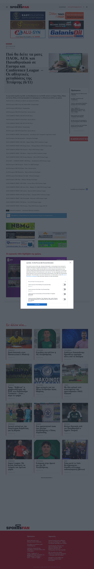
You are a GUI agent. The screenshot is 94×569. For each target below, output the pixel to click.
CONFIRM (37, 304)
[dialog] (47, 284)
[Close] (71, 263)
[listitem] (47, 281)
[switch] (64, 285)
